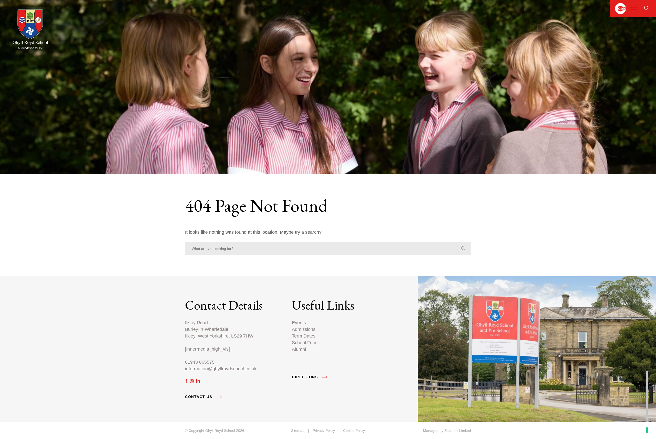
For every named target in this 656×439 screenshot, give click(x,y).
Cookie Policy (354, 430)
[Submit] (646, 8)
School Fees (304, 342)
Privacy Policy (324, 430)
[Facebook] (186, 381)
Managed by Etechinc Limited (447, 430)
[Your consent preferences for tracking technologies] (647, 430)
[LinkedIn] (198, 381)
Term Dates (303, 336)
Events (299, 322)
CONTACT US (198, 396)
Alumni (299, 349)
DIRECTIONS (305, 377)
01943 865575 (199, 362)
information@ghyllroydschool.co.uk (221, 369)
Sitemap (297, 430)
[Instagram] (192, 381)
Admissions (303, 329)
